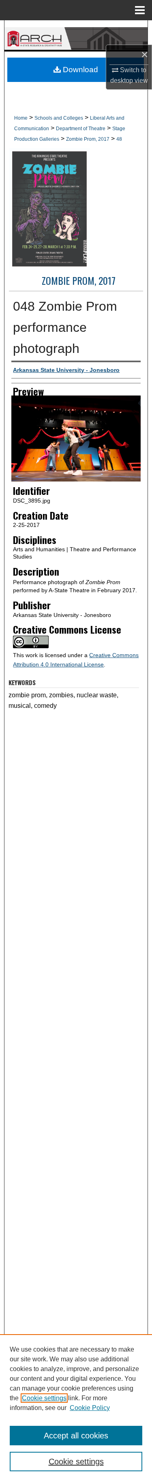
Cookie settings (44, 1398)
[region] (76, 1407)
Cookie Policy (90, 1407)
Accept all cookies (76, 1435)
